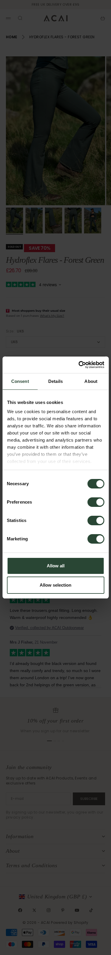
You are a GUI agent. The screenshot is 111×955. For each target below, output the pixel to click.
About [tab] (90, 381)
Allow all (56, 565)
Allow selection (55, 585)
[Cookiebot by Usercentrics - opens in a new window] (79, 365)
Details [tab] (55, 381)
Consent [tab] (20, 381)
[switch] (95, 502)
